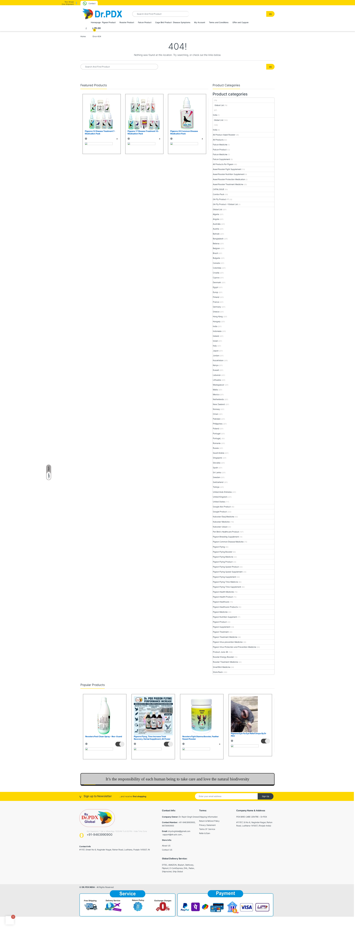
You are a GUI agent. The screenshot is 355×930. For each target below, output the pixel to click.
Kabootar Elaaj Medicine (223, 516)
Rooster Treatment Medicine (225, 662)
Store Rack (218, 672)
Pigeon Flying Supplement (224, 577)
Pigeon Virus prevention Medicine (228, 642)
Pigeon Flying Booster (222, 552)
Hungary (216, 321)
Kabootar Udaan (220, 527)
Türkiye (216, 487)
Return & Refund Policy (209, 821)
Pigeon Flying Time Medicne (225, 582)
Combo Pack (218, 194)
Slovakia (216, 463)
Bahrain (216, 234)
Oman (215, 414)
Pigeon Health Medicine (223, 592)
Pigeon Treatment (221, 632)
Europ (215, 292)
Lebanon (217, 375)
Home (83, 36)
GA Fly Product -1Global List (225, 204)
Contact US (167, 850)
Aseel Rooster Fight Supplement (227, 169)
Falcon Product (144, 22)
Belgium (216, 248)
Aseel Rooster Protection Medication (229, 179)
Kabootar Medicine (221, 522)
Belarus (216, 243)
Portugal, (217, 438)
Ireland (216, 336)
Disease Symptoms (181, 22)
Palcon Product (219, 149)
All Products (218, 140)
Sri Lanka (217, 472)
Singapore (217, 458)
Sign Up (265, 796)
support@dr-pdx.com (172, 834)
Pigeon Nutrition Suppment (225, 617)
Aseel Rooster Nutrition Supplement (228, 174)
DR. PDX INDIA (88, 887)
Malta (215, 389)
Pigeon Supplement (221, 627)
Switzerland (218, 482)
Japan (215, 350)
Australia (216, 224)
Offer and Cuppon (240, 22)
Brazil (215, 253)
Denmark (217, 282)
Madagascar (218, 385)
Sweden (216, 477)
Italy (215, 345)
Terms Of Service (207, 829)
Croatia (216, 272)
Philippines (217, 423)
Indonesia (217, 331)
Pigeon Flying (219, 547)
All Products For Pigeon (223, 164)
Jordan (216, 355)
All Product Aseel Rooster (224, 135)
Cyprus (216, 277)
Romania (216, 443)
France (216, 302)
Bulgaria (216, 258)
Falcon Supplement (221, 159)
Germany (217, 307)
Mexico (216, 394)
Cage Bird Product (163, 22)
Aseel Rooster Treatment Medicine (228, 184)
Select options (115, 138)
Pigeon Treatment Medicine (225, 637)
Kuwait (216, 370)
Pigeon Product (108, 22)
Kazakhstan (218, 360)
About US (166, 845)
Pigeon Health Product (223, 597)
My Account (199, 22)
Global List (218, 105)
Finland (216, 297)
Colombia (217, 268)
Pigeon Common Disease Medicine (228, 541)
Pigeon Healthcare (221, 602)
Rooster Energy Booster (223, 657)
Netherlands (218, 399)
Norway (216, 409)
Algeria (216, 214)
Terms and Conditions (218, 22)
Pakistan (216, 419)
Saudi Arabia (218, 453)
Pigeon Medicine (220, 612)
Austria (216, 229)
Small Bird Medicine (221, 667)
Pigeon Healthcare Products (225, 607)
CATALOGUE (218, 189)
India (215, 115)
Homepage (95, 22)
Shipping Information (208, 817)
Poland (216, 428)
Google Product (220, 511)
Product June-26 (220, 652)
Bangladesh (218, 238)
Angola (216, 219)
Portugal (216, 433)
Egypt (215, 287)
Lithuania (217, 380)
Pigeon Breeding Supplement (226, 537)
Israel (215, 341)
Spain (215, 467)
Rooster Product (126, 22)
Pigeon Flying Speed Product (226, 567)
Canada (216, 263)
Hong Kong (218, 316)
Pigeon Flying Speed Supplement (228, 572)
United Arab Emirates (222, 492)
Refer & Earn (204, 833)
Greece (216, 311)
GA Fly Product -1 (221, 199)
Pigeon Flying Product (222, 562)
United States (219, 501)
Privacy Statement (207, 825)
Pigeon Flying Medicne (223, 557)
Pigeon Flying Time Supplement (227, 587)
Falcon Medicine (220, 144)
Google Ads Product (222, 506)
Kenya (215, 365)
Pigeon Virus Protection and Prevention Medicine (234, 647)
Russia (216, 448)
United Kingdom (220, 497)
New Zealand (219, 404)
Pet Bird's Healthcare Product (226, 532)
